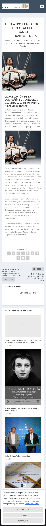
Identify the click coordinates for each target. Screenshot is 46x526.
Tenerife (23, 46)
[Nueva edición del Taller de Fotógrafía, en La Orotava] (23, 377)
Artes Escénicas (11, 43)
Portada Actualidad (33, 43)
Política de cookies (32, 504)
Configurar (23, 521)
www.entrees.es (20, 235)
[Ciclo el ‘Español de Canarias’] (23, 435)
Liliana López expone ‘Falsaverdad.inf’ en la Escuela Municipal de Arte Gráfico (23, 341)
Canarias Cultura (22, 40)
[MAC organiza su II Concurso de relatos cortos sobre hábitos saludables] (23, 475)
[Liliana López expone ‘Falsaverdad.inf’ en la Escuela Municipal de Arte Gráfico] (23, 326)
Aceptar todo (23, 510)
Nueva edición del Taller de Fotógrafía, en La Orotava (22, 409)
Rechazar (23, 515)
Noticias (21, 43)
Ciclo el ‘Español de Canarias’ (17, 456)
